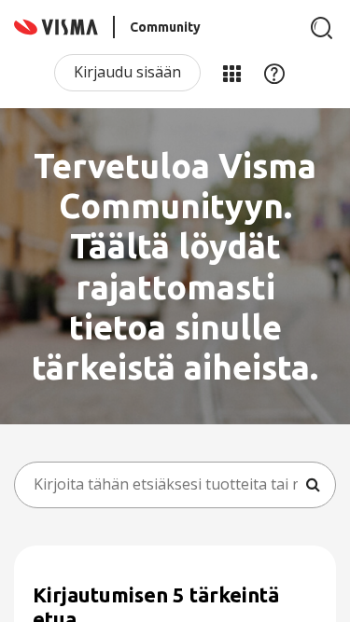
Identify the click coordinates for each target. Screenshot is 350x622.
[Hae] (322, 28)
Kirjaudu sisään (127, 72)
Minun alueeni (231, 72)
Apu (274, 72)
